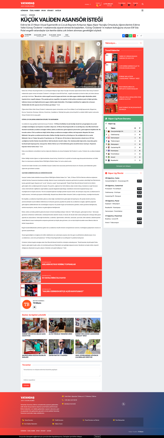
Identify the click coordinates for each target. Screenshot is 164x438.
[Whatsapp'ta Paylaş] (130, 35)
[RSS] (123, 404)
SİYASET (50, 10)
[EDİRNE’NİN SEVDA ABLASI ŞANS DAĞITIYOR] (34, 325)
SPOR (43, 10)
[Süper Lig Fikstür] (141, 173)
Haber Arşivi (58, 424)
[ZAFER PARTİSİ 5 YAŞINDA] (61, 346)
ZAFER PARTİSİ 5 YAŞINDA (58, 355)
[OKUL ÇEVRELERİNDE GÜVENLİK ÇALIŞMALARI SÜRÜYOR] (87, 346)
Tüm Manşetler (120, 420)
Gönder (26, 385)
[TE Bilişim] (26, 304)
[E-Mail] (34, 307)
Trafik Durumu (59, 420)
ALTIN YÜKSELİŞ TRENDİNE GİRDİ (60, 334)
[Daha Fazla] (134, 35)
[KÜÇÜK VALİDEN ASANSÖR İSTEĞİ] (61, 64)
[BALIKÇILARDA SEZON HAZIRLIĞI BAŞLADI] (34, 346)
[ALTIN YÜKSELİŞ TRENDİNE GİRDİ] (61, 325)
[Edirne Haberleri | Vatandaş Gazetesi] (28, 4)
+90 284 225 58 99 (71, 400)
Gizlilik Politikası (88, 436)
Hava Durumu (29, 420)
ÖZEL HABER (35, 10)
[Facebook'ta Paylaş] (123, 35)
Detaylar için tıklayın (123, 166)
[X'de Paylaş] (127, 35)
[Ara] (142, 4)
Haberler (24, 15)
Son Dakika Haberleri (30, 424)
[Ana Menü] (142, 11)
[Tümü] (141, 43)
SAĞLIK (58, 10)
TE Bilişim (37, 303)
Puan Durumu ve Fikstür (92, 420)
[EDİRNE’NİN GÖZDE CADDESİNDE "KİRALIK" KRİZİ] (87, 325)
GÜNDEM (24, 10)
